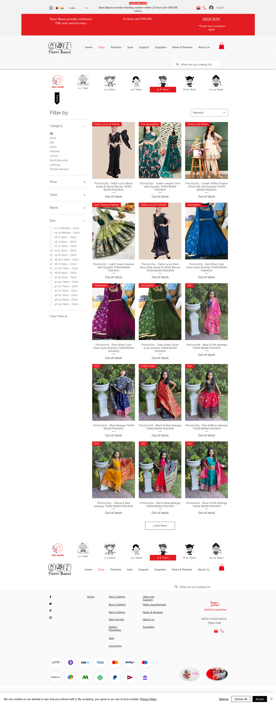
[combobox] (209, 112)
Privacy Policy (148, 699)
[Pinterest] (50, 610)
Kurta (53, 137)
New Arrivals (116, 619)
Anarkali (55, 151)
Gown (53, 146)
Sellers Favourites (115, 628)
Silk (52, 142)
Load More (160, 525)
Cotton (54, 155)
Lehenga (55, 164)
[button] (138, 3)
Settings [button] (223, 699)
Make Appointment (154, 604)
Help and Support (148, 598)
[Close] (271, 699)
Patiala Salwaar (59, 169)
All (51, 133)
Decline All (241, 699)
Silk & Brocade (59, 160)
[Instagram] (50, 617)
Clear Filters (58, 316)
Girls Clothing (117, 596)
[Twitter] (50, 603)
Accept (260, 699)
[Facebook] (50, 597)
